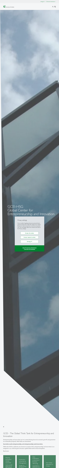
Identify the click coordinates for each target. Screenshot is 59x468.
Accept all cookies (29, 233)
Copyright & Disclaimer (29, 249)
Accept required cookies (29, 237)
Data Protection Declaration (29, 247)
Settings (29, 241)
